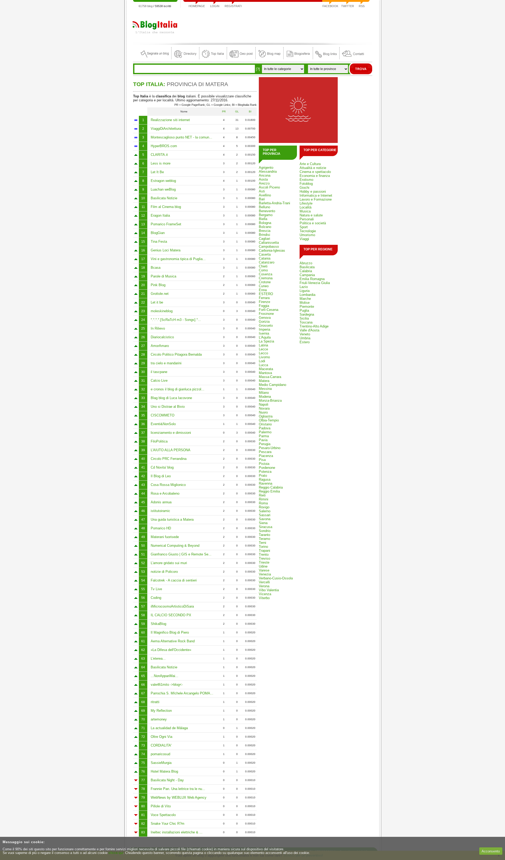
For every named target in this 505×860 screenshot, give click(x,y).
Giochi (304, 188)
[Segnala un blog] (155, 58)
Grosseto (266, 325)
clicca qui (116, 853)
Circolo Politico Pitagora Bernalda (176, 354)
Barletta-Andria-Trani (274, 203)
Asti (262, 191)
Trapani (264, 551)
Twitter (347, 6)
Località (305, 207)
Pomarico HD (161, 528)
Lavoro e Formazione (316, 199)
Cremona (265, 278)
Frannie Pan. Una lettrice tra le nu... (178, 789)
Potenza (265, 472)
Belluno (264, 207)
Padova (264, 428)
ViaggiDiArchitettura (166, 129)
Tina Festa (159, 241)
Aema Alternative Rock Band (173, 641)
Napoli (263, 404)
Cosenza (265, 274)
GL (237, 111)
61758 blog (146, 6)
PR (224, 111)
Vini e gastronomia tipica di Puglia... (178, 259)
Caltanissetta (269, 243)
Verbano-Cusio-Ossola (276, 578)
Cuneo (264, 286)
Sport (304, 227)
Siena (263, 523)
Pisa (262, 460)
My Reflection (161, 711)
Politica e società (313, 223)
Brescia (264, 231)
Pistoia (264, 464)
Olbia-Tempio (269, 420)
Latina (263, 345)
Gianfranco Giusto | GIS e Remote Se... (181, 554)
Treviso (264, 558)
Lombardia (307, 295)
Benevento (267, 211)
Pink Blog (158, 285)
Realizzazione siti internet (170, 120)
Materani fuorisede (165, 537)
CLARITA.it (159, 155)
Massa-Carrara (270, 377)
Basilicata (307, 267)
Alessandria (268, 171)
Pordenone (267, 468)
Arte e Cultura (310, 164)
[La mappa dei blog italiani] (269, 58)
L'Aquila (265, 337)
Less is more (160, 163)
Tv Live (156, 589)
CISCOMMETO (162, 415)
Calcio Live (159, 380)
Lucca (263, 365)
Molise (305, 303)
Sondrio (264, 531)
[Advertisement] (276, 25)
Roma (263, 503)
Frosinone (266, 314)
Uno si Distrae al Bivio (168, 407)
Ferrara (264, 298)
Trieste (264, 562)
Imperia (264, 329)
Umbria (305, 338)
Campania (307, 275)
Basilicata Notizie (164, 198)
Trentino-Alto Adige (314, 326)
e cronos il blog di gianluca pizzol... (177, 389)
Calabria (306, 271)
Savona (264, 519)
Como (263, 270)
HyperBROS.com (164, 146)
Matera (264, 381)
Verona (264, 586)
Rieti (262, 495)
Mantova (265, 373)
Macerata (266, 369)
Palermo (265, 432)
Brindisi (264, 235)
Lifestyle (306, 203)
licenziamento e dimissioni (171, 433)
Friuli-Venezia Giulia (315, 283)
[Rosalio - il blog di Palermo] (298, 142)
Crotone (265, 282)
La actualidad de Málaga (169, 728)
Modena (265, 397)
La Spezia (266, 341)
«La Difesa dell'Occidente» (171, 650)
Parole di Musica (163, 276)
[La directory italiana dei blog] (185, 58)
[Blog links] (326, 58)
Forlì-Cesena (268, 310)
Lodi (262, 361)
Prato (263, 476)
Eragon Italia (160, 215)
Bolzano (265, 227)
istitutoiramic (160, 511)
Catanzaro (266, 262)
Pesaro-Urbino (269, 448)
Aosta (263, 179)
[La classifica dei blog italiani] (213, 58)
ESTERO (266, 294)
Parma (264, 436)
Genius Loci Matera (165, 250)
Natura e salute (311, 215)
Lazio (304, 287)
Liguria (305, 291)
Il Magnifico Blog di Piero (170, 632)
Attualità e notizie (313, 168)
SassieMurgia (161, 763)
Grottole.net (160, 294)
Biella (263, 219)
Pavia (263, 440)
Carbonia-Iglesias (272, 250)
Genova (265, 318)
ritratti (155, 702)
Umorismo (307, 235)
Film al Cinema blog (166, 207)
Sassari (264, 515)
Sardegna (307, 314)
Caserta (265, 254)
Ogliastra (265, 416)
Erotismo (306, 180)
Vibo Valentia (269, 590)
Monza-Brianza (270, 400)
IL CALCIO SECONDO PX (171, 615)
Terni (262, 543)
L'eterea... (158, 658)
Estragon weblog (163, 181)
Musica (305, 211)
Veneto (305, 334)
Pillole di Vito (161, 806)
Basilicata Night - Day (167, 780)
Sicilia (304, 318)
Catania (264, 258)
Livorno (264, 357)
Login (214, 6)
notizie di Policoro (164, 572)
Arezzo (264, 183)
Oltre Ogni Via (161, 737)
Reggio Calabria (271, 487)
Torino (263, 547)
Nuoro (263, 412)
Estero (305, 342)
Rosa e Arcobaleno (165, 493)
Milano (264, 393)
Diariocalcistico (162, 337)
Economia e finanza (315, 176)
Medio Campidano (272, 385)
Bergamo (265, 215)
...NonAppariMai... (164, 676)
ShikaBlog (158, 624)
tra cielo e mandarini (166, 363)
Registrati (233, 6)
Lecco (263, 353)
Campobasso (269, 246)
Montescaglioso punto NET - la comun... (181, 137)
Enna (263, 290)
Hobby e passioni (313, 191)
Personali (307, 219)
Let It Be (157, 172)
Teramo (264, 539)
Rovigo (264, 507)
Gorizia (264, 322)
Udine (263, 566)
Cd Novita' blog (162, 467)
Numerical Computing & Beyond (175, 546)
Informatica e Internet (316, 195)
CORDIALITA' (161, 745)
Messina (265, 389)
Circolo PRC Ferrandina (168, 459)
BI (250, 111)
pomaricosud (160, 754)
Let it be (157, 302)
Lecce (263, 349)
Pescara (265, 452)
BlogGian (158, 233)
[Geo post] (241, 58)
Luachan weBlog (163, 189)
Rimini (263, 499)
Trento (264, 554)
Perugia (264, 444)
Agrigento (266, 168)
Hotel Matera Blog (164, 771)
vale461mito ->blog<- (167, 685)
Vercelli (264, 582)
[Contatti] (353, 58)
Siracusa (265, 527)
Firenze (264, 302)
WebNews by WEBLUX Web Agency (178, 797)
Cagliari (264, 239)
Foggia (264, 306)
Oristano (265, 424)
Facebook (330, 6)
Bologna (265, 223)
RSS (362, 6)
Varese (264, 570)
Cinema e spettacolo (315, 172)
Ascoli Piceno (269, 187)
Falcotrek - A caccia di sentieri (174, 580)
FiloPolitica (159, 441)
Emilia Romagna (312, 279)
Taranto (264, 535)
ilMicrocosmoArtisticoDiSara (172, 606)
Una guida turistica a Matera (172, 519)
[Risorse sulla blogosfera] (298, 58)
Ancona (264, 175)
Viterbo (264, 598)
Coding (156, 598)
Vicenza (265, 594)
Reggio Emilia (269, 491)
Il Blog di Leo (161, 476)
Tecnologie (308, 231)
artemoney (159, 719)
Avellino (265, 195)
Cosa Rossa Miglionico (168, 485)
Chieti (263, 266)
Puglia (304, 310)
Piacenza (266, 456)
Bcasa (155, 268)
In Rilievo (158, 328)
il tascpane (159, 372)
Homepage (197, 6)
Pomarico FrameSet (166, 224)
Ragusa (264, 479)
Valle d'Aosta (309, 330)
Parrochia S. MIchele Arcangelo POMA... (182, 693)
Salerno (264, 511)
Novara (264, 408)
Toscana (306, 322)
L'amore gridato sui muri (169, 563)
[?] (258, 69)
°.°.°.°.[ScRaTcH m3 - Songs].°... (176, 320)
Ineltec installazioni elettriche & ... (177, 832)
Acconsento (491, 851)
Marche (305, 299)
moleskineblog (162, 311)
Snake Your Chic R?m (167, 824)
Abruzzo (306, 263)
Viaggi (304, 239)
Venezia (265, 574)
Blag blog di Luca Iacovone (171, 398)
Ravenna (265, 483)
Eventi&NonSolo (163, 424)
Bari (262, 199)
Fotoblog (306, 184)
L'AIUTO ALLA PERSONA (170, 450)
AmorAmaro (160, 346)
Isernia (264, 333)
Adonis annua (161, 502)
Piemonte (307, 307)
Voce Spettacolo (163, 815)
